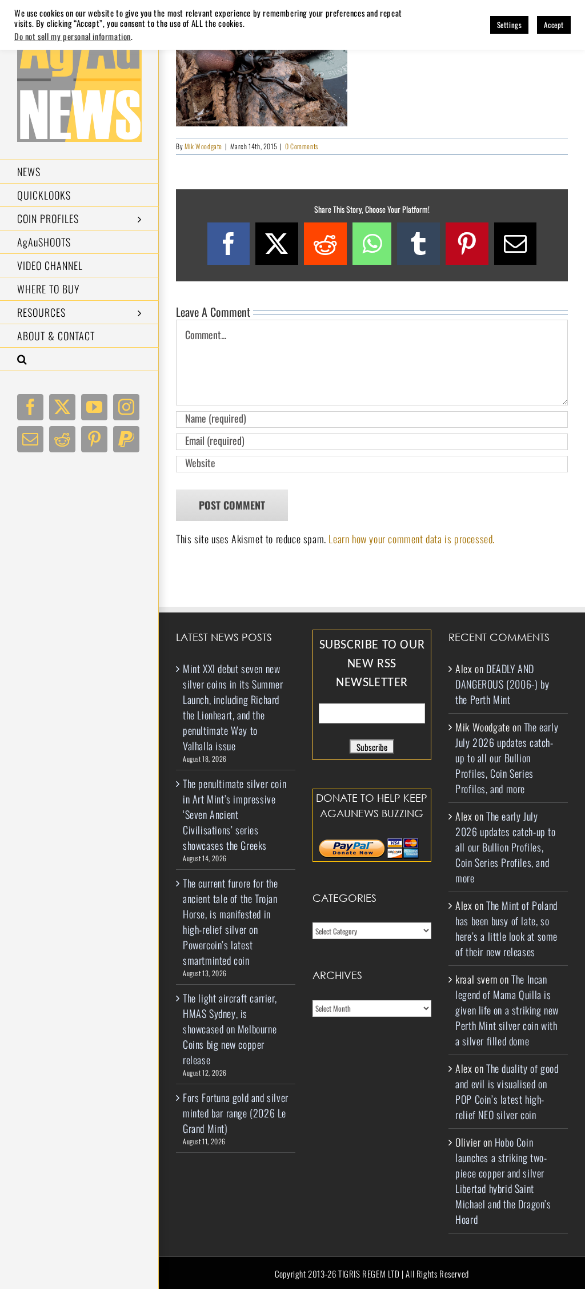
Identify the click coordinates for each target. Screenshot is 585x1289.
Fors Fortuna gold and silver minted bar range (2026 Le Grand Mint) (236, 1113)
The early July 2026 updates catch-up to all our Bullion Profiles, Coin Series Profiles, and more (506, 757)
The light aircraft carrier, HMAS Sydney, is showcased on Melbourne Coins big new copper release (230, 1028)
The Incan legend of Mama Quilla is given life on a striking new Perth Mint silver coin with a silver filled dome (507, 1010)
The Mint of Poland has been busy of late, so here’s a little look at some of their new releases (506, 928)
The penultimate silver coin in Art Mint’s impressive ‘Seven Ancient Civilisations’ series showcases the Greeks (234, 814)
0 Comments (301, 146)
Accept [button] (554, 24)
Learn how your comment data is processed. (411, 538)
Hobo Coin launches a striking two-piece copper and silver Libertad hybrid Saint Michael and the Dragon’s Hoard (503, 1181)
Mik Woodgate (203, 146)
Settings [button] (509, 24)
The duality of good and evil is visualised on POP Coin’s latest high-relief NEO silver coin (506, 1091)
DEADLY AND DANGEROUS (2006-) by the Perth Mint (502, 684)
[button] (79, 359)
